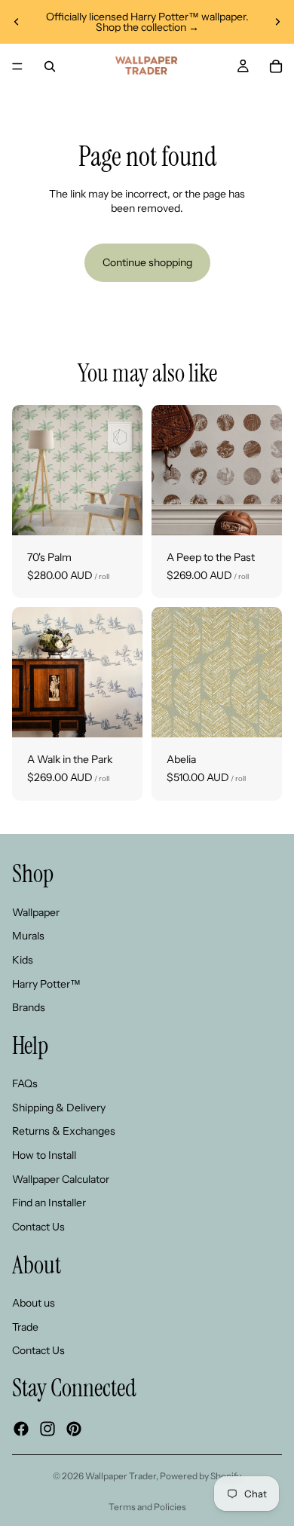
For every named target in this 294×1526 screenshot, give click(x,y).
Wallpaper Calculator (60, 1179)
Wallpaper (36, 912)
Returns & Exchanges (63, 1131)
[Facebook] (21, 1429)
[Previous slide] (16, 21)
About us (33, 1303)
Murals (28, 936)
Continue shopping (147, 262)
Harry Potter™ (46, 984)
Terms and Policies (147, 1506)
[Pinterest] (74, 1429)
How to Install (44, 1155)
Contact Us (38, 1226)
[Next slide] (277, 21)
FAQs (25, 1084)
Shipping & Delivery (59, 1107)
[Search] (49, 66)
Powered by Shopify (200, 1476)
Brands (28, 1007)
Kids (22, 960)
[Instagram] (47, 1429)
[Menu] (17, 66)
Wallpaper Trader (120, 1476)
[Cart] (275, 66)
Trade (25, 1327)
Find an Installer (49, 1203)
